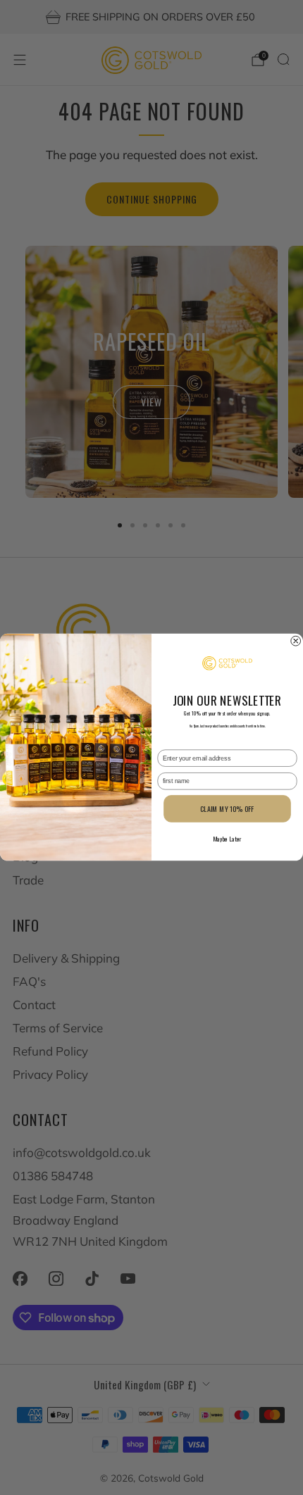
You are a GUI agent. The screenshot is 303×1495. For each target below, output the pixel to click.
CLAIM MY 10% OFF (227, 808)
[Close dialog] (296, 641)
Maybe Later (227, 839)
